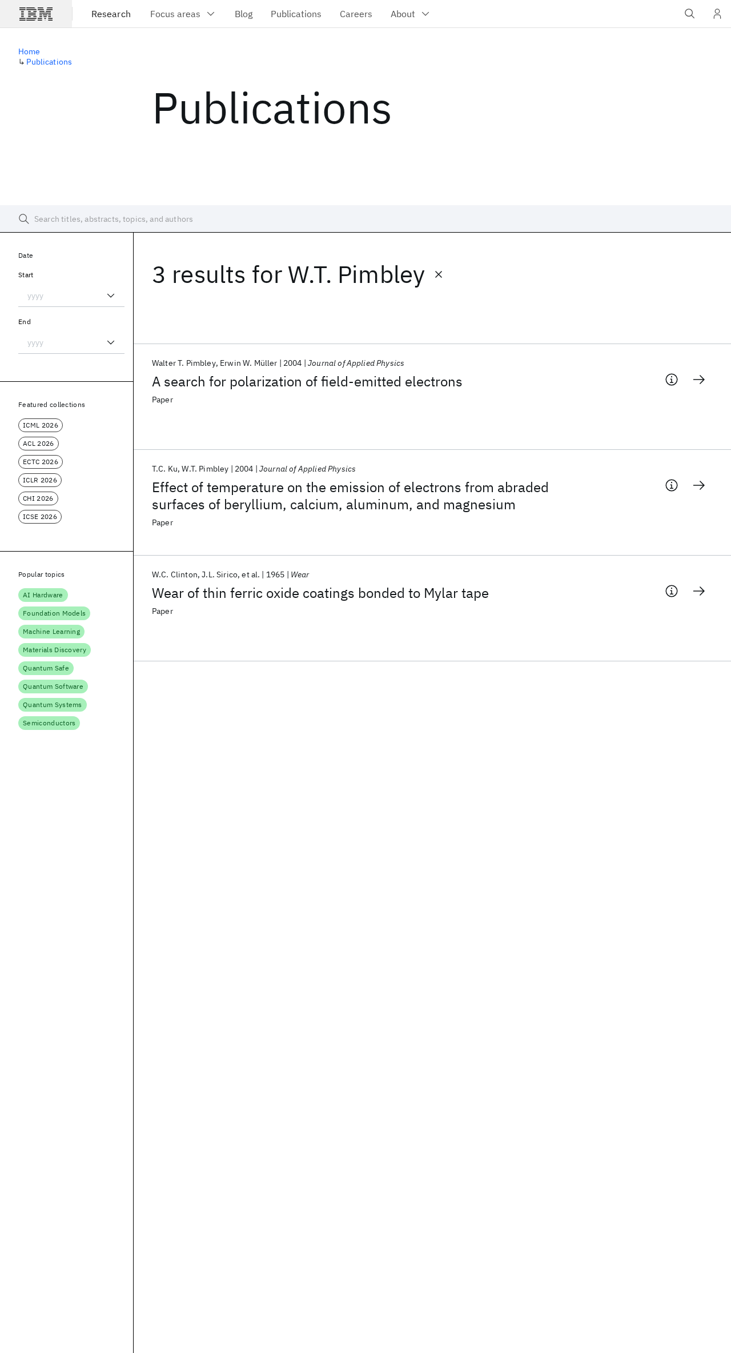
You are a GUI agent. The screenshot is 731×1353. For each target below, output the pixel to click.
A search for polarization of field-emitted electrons (307, 381)
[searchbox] (365, 219)
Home (29, 51)
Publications (49, 62)
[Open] (111, 295)
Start (26, 274)
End (24, 321)
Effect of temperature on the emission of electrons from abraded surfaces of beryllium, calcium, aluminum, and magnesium (350, 495)
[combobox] (71, 295)
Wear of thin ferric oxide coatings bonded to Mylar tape (320, 592)
